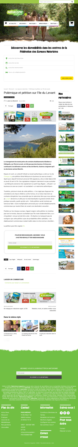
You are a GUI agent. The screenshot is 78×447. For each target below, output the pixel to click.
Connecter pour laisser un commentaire (17, 283)
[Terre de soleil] (66, 246)
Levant (8, 199)
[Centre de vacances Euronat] (66, 269)
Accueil (6, 89)
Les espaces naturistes (21, 89)
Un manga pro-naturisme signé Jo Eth (15, 308)
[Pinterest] (27, 106)
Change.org (8, 176)
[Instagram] (64, 412)
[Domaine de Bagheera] (66, 235)
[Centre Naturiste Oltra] (66, 258)
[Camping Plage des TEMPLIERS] (66, 153)
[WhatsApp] (32, 106)
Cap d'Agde (12, 259)
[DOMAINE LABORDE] (66, 165)
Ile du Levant (27, 259)
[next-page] (8, 340)
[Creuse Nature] (66, 201)
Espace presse (44, 435)
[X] (23, 106)
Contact (62, 428)
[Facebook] (19, 106)
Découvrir (11, 89)
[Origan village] (66, 131)
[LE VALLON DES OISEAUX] (66, 188)
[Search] (72, 1)
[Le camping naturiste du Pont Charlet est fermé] (30, 326)
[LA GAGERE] (66, 142)
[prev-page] (5, 340)
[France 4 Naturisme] (66, 223)
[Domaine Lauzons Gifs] (66, 212)
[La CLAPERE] (66, 176)
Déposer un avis (65, 431)
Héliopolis (19, 259)
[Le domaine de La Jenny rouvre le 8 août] (12, 326)
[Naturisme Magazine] (16, 13)
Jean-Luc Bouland (13, 101)
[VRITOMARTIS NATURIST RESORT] (66, 119)
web (52, 443)
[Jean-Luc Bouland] (5, 101)
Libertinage (36, 259)
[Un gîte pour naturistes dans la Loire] (47, 326)
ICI (24, 226)
